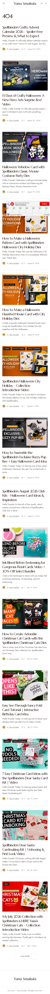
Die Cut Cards (18, 134)
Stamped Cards (10, 673)
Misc (6, 530)
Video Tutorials (11, 63)
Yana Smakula (25, 3)
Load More (25, 956)
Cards (7, 134)
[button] (3, 3)
